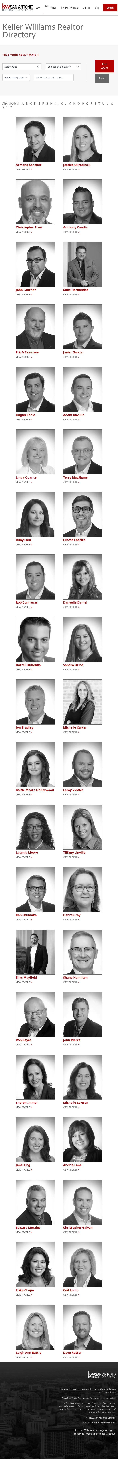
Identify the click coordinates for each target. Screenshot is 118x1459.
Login (110, 7)
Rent (53, 7)
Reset (102, 78)
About (86, 7)
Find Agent (104, 66)
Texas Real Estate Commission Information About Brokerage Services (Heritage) (88, 1391)
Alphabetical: (11, 103)
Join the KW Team (70, 7)
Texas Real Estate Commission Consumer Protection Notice (89, 1398)
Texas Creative (107, 1433)
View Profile (23, 169)
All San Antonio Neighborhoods (99, 1422)
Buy (38, 7)
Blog (96, 7)
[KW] (102, 1384)
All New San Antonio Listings (101, 1417)
